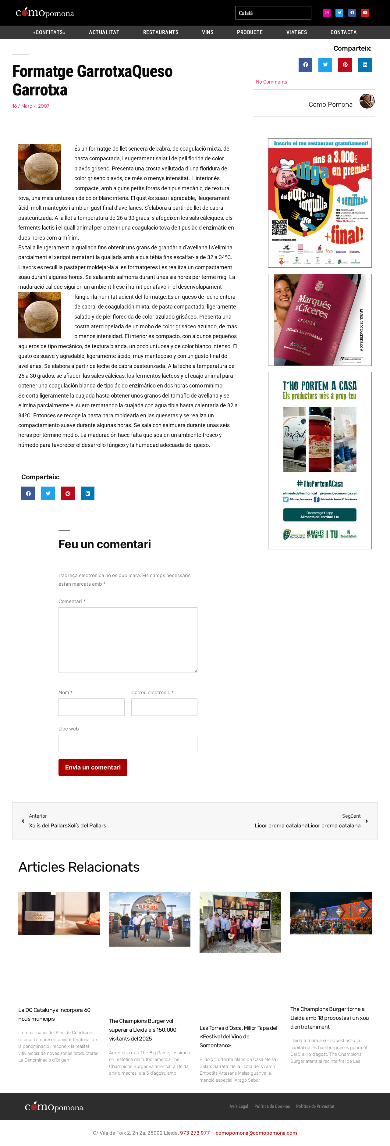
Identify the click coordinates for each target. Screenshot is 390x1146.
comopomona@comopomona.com (256, 1133)
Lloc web (68, 729)
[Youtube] (365, 13)
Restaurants (161, 32)
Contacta (344, 32)
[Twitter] (339, 13)
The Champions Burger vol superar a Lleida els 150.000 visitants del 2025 (142, 1030)
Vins (208, 32)
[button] (305, 65)
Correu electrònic (152, 692)
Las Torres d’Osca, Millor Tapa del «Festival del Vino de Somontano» (238, 1037)
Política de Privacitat (315, 1106)
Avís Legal (238, 1106)
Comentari (72, 601)
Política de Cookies (272, 1106)
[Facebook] (352, 13)
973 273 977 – (198, 1133)
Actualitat (104, 32)
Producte (250, 32)
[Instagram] (327, 13)
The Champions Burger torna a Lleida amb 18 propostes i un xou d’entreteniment (329, 1018)
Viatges (296, 32)
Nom (65, 692)
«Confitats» (49, 32)
